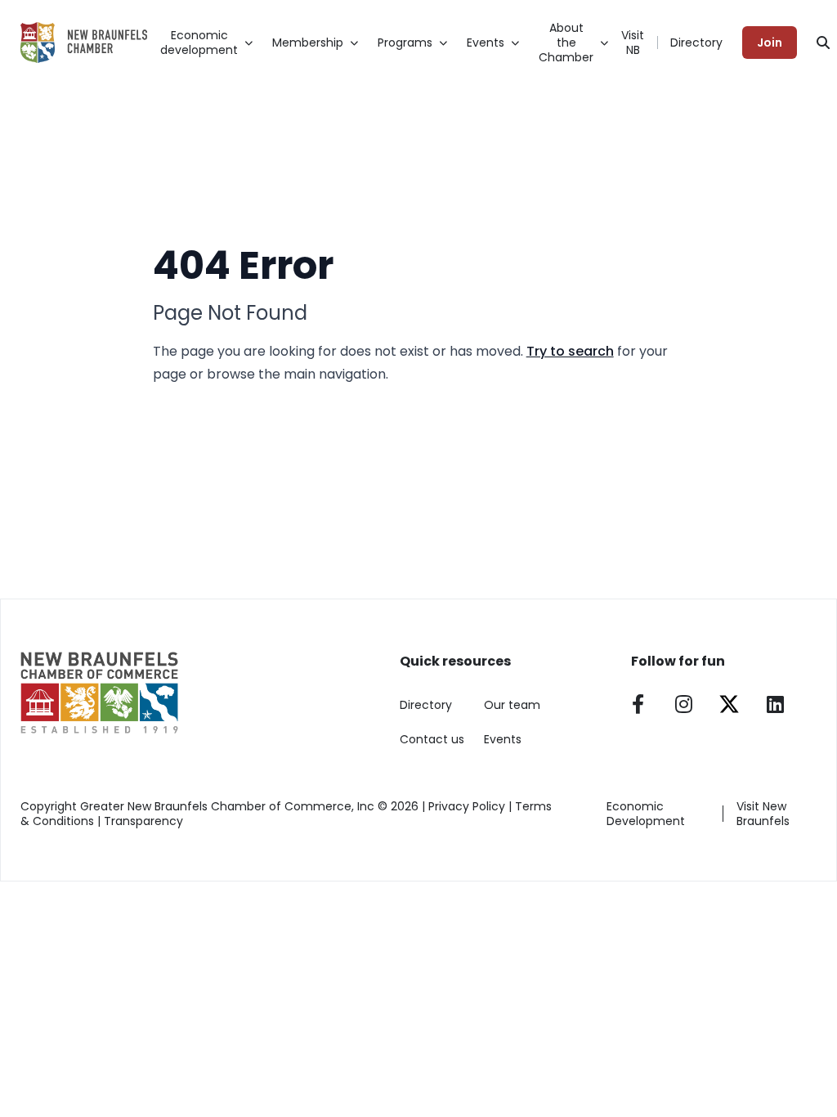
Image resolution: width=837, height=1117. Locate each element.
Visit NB (632, 42)
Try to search (570, 351)
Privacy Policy (466, 806)
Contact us (432, 739)
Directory (696, 42)
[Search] (823, 42)
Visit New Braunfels (763, 813)
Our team (512, 705)
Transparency (143, 821)
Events (502, 739)
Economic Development (645, 813)
